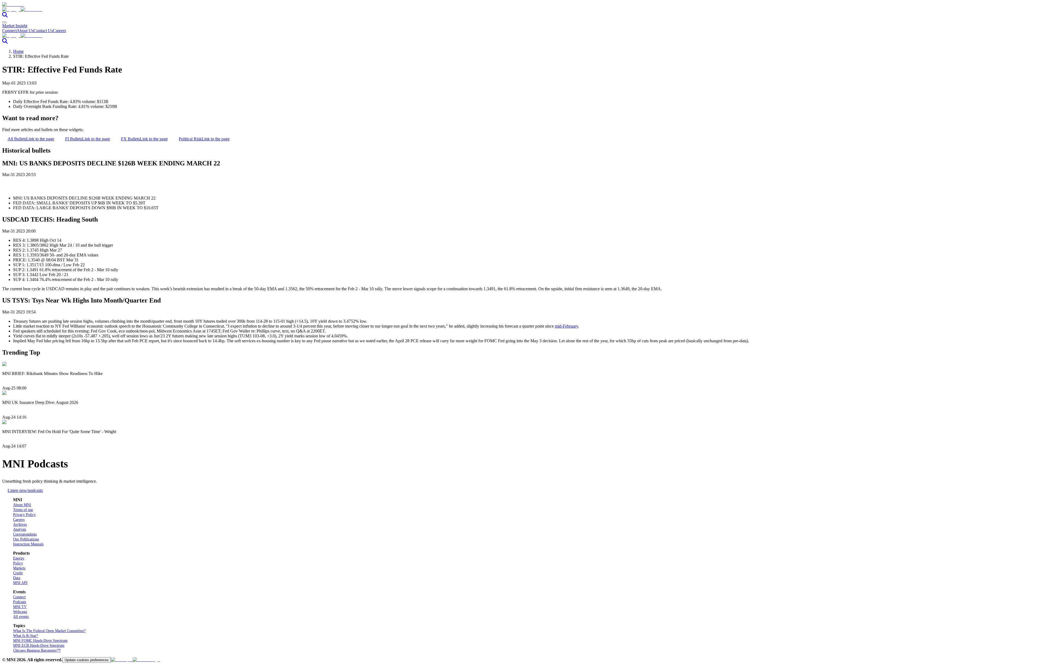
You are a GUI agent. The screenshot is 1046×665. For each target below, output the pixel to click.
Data (16, 578)
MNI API (20, 583)
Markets (19, 568)
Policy (18, 563)
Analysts (19, 529)
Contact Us (43, 30)
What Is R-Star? (25, 636)
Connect (9, 30)
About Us (25, 30)
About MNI (22, 505)
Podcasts (19, 602)
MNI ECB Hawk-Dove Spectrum (38, 645)
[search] (5, 16)
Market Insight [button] (14, 25)
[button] (523, 9)
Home (18, 51)
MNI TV (20, 607)
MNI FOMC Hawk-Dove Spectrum (40, 641)
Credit (18, 573)
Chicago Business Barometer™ (37, 650)
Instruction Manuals (28, 544)
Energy (18, 558)
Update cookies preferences (87, 660)
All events (21, 617)
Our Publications (26, 539)
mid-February (566, 326)
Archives (20, 524)
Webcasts (20, 612)
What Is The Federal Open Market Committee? (49, 631)
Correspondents (25, 534)
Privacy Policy (24, 515)
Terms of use (23, 510)
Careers (59, 30)
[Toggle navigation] (4, 22)
